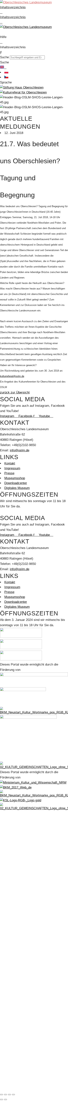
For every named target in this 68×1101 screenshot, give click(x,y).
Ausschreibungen (16, 975)
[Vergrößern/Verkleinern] (1, 1094)
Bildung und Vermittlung (21, 887)
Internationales (14, 965)
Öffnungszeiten (15, 916)
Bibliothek (11, 842)
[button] (34, 52)
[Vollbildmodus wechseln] (5, 1094)
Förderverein (13, 941)
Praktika (10, 946)
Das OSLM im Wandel (20, 857)
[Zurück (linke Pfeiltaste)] (1, 1099)
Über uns (10, 951)
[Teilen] (9, 1094)
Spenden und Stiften (18, 1044)
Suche (4, 57)
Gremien (10, 1005)
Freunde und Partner (18, 1029)
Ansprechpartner (16, 1010)
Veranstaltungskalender (20, 882)
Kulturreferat (13, 1059)
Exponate (11, 838)
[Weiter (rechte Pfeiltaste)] (5, 1099)
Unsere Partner (15, 961)
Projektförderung (16, 1069)
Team (8, 956)
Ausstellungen (14, 847)
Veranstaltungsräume (19, 1024)
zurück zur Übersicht (15, 392)
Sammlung (11, 833)
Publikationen (13, 1083)
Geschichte (12, 828)
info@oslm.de (19, 450)
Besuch (9, 906)
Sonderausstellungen (19, 862)
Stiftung (9, 990)
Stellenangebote (15, 970)
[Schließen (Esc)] (13, 1094)
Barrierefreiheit (14, 921)
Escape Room (14, 897)
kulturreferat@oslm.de (12, 376)
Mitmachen (12, 931)
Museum (10, 818)
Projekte (10, 1074)
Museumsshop (14, 926)
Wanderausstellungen (19, 872)
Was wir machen (16, 1015)
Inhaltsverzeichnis (13, 7)
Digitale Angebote (16, 867)
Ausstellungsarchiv (17, 877)
